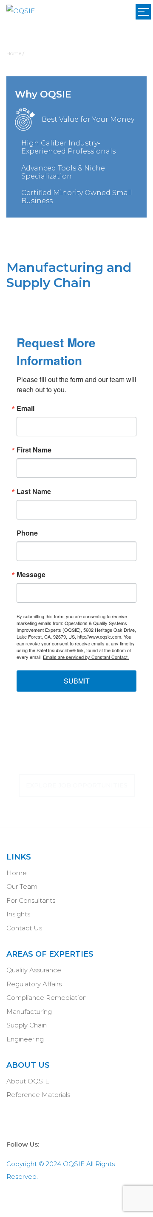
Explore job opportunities (77, 785)
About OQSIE (27, 1081)
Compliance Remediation (46, 998)
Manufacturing (29, 1012)
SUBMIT (77, 681)
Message (31, 574)
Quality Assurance (33, 970)
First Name (34, 450)
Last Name (34, 491)
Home (16, 873)
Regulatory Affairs (34, 984)
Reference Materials (38, 1095)
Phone (27, 533)
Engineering (25, 1039)
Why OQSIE (43, 94)
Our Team (21, 886)
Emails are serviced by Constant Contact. (86, 656)
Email (25, 408)
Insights (18, 914)
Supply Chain (26, 1025)
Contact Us (24, 928)
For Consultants (30, 900)
